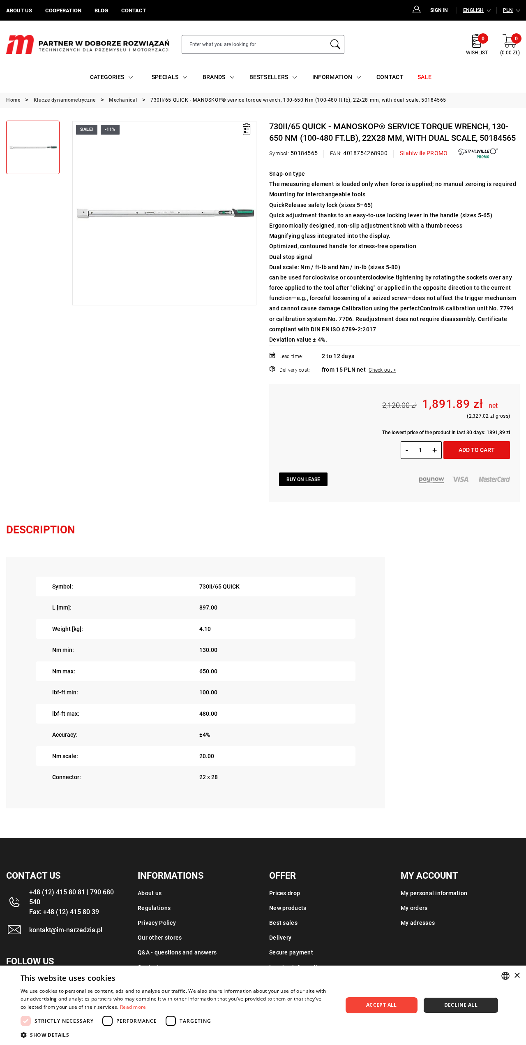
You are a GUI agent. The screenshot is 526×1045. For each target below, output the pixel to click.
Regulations (154, 908)
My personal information (434, 893)
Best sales (283, 922)
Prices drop (284, 893)
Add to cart (477, 450)
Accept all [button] (381, 1004)
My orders (414, 908)
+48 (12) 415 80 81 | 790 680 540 (71, 897)
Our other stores (160, 937)
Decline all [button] (461, 1004)
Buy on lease (303, 479)
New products (287, 908)
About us (149, 893)
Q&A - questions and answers (177, 952)
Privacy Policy (157, 922)
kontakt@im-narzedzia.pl (65, 930)
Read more (133, 1006)
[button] (78, 213)
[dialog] (263, 1005)
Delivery (280, 937)
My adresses (418, 922)
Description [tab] (40, 530)
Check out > (382, 370)
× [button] (517, 976)
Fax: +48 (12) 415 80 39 (64, 912)
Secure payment (291, 952)
